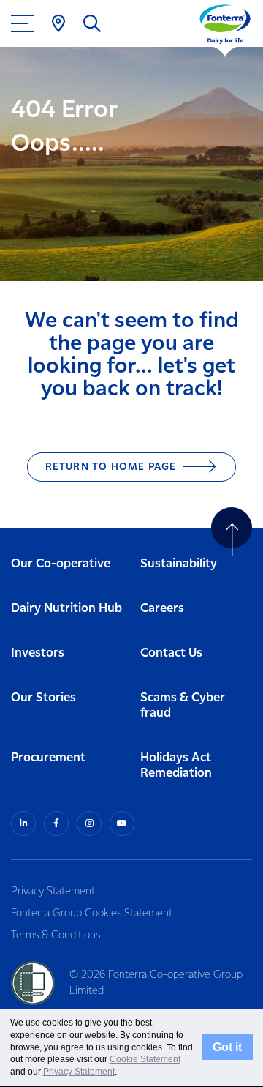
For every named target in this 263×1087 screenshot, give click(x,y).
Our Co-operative (60, 564)
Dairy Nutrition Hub (66, 608)
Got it (227, 1046)
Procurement (48, 758)
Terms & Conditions (55, 935)
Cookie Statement (145, 1059)
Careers (162, 608)
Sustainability (178, 564)
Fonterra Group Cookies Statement (91, 913)
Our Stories (43, 698)
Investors (37, 653)
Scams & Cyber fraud (182, 706)
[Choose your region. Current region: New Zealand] (58, 23)
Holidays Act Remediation (176, 766)
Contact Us (171, 653)
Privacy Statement (53, 891)
